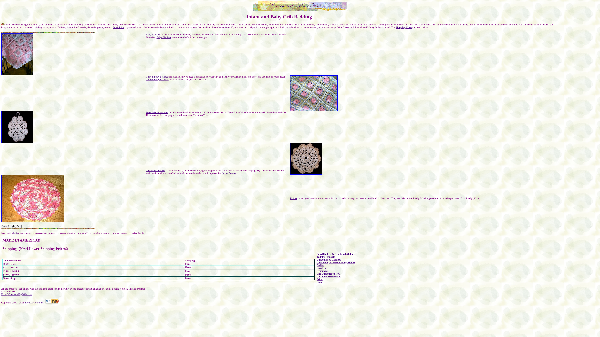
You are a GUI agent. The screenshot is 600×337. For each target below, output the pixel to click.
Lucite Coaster (229, 173)
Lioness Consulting (34, 302)
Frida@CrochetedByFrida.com (16, 294)
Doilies (293, 198)
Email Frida (118, 27)
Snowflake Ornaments (157, 112)
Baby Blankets (153, 34)
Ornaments (322, 271)
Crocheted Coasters (155, 170)
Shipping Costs (404, 27)
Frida (15, 233)
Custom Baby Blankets (157, 76)
